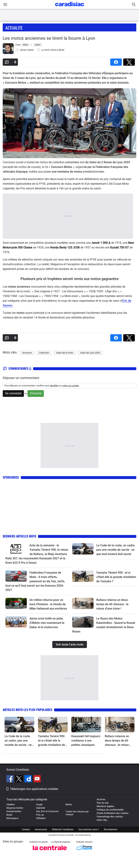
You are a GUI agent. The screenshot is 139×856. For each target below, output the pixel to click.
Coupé (39, 804)
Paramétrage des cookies (110, 816)
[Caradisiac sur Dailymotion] (28, 779)
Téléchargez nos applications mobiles (34, 789)
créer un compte (70, 385)
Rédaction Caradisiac (63, 829)
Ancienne (27, 352)
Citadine (10, 804)
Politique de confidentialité (110, 809)
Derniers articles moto (19, 536)
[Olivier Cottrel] (8, 53)
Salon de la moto (64, 352)
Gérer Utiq (102, 820)
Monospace (12, 818)
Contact (26, 829)
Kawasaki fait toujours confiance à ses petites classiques (85, 740)
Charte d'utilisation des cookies (113, 813)
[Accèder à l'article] (16, 548)
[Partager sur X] (129, 61)
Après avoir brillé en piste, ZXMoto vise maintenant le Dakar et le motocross (47, 623)
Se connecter (13, 393)
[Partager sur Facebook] (116, 61)
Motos (69, 804)
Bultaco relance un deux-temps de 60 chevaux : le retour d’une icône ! (112, 604)
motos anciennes (19, 286)
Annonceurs (41, 829)
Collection (44, 352)
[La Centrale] (49, 851)
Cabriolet (40, 808)
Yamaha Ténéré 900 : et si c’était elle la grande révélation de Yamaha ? (116, 577)
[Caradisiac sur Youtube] (37, 779)
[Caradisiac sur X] (19, 779)
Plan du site (103, 802)
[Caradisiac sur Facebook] (10, 779)
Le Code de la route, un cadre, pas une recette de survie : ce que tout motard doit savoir (115, 550)
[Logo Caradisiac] (69, 7)
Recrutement (110, 829)
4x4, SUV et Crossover (47, 811)
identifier (54, 385)
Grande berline (13, 811)
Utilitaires (41, 818)
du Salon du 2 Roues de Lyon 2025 (107, 162)
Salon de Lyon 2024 (90, 352)
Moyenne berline (14, 808)
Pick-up (40, 814)
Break (9, 814)
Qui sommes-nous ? (89, 829)
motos (20, 313)
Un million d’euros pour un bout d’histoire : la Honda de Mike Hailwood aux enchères (48, 604)
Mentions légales (105, 806)
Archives (101, 799)
